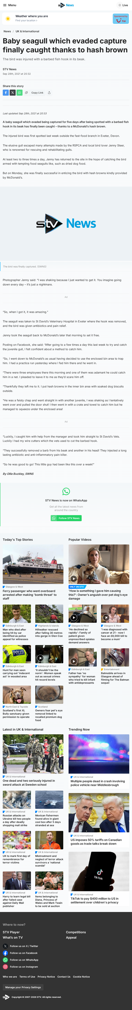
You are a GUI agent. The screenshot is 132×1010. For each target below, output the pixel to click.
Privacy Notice (46, 976)
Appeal (71, 937)
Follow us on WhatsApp (24, 959)
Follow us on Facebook (23, 952)
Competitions (76, 932)
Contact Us (63, 976)
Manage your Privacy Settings (23, 987)
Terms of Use (27, 976)
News (7, 31)
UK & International (27, 31)
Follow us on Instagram (24, 966)
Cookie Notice (81, 976)
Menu (12, 5)
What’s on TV (13, 937)
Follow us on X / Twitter (24, 946)
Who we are (10, 976)
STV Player (11, 932)
